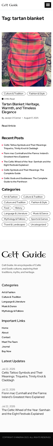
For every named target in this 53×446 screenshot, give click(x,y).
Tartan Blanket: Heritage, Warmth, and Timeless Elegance (21, 108)
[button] (48, 5)
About (5, 333)
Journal (6, 347)
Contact (6, 337)
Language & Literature (15, 213)
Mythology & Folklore (14, 219)
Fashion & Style (37, 93)
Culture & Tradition (13, 93)
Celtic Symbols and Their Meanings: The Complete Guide (24, 172)
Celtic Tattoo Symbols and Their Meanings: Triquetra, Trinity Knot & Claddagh (25, 147)
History (18, 207)
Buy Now (6, 351)
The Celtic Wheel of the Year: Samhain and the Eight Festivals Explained (27, 163)
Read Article (9, 125)
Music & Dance (40, 213)
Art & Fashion (11, 196)
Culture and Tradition (15, 202)
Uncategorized (38, 224)
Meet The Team (10, 342)
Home (5, 328)
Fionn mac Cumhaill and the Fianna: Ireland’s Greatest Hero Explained (26, 155)
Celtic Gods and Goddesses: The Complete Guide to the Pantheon (25, 180)
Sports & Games (39, 219)
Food (6, 207)
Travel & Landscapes (14, 224)
